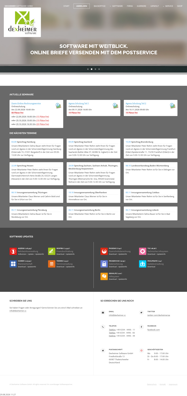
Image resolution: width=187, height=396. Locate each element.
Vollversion (22, 254)
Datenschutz (152, 384)
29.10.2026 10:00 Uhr (26, 120)
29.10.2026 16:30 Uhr (26, 124)
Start (66, 6)
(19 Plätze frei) (42, 120)
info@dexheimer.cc (18, 310)
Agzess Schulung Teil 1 (79, 103)
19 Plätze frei (75, 112)
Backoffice (99, 6)
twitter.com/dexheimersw (158, 315)
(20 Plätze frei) (42, 124)
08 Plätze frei (17, 112)
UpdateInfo (39, 254)
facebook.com (153, 329)
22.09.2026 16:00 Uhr (26, 116)
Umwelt (154, 6)
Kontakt (163, 384)
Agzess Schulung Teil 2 (136, 103)
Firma (130, 6)
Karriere (141, 6)
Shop (179, 6)
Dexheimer (19, 6)
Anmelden (81, 6)
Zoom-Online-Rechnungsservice (26, 103)
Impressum (173, 384)
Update (31, 254)
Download (60, 254)
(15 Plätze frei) (42, 116)
